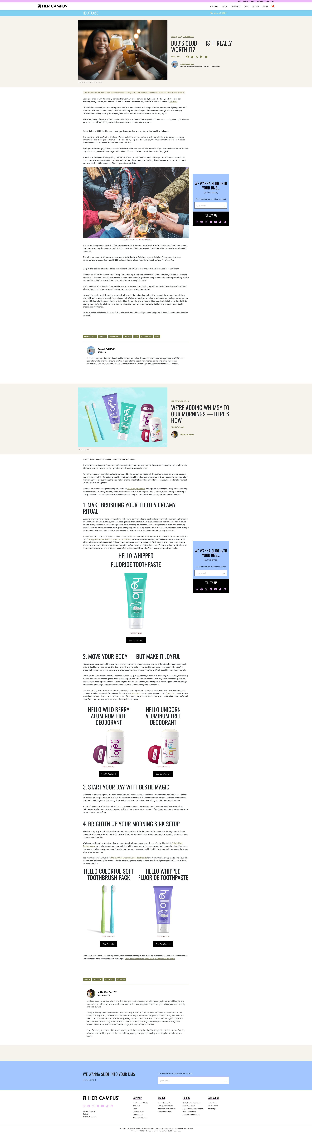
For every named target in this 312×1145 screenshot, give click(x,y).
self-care (109, 980)
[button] (273, 6)
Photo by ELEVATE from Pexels (90, 82)
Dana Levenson (187, 64)
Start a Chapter (189, 1105)
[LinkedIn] (201, 56)
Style (224, 6)
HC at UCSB (90, 13)
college (102, 337)
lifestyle (97, 980)
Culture (214, 6)
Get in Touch (213, 1102)
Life (246, 6)
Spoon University (164, 1102)
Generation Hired (164, 1111)
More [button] (265, 6)
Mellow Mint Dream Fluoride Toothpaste (129, 857)
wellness (121, 980)
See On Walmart (136, 640)
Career (255, 6)
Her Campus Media (140, 1102)
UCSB (173, 37)
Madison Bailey (187, 434)
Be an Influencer (189, 1111)
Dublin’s (173, 101)
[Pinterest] (192, 56)
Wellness (235, 6)
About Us (136, 1105)
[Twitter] (197, 56)
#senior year (89, 337)
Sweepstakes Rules (140, 1117)
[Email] (206, 56)
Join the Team (213, 1105)
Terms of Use (138, 1114)
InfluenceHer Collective (167, 1108)
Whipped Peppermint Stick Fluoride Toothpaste (110, 539)
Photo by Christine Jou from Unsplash (136, 239)
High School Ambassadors (193, 1108)
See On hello (108, 944)
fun (136, 337)
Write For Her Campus (191, 1102)
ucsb (157, 337)
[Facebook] (187, 56)
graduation (146, 337)
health (87, 980)
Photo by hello (136, 633)
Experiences (188, 37)
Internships (212, 1108)
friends (127, 337)
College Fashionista (165, 1105)
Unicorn (170, 693)
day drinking (115, 337)
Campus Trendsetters (191, 1114)
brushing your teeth (136, 488)
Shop (135, 1108)
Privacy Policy (138, 1111)
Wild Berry (136, 693)
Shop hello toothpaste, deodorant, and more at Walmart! (150, 958)
